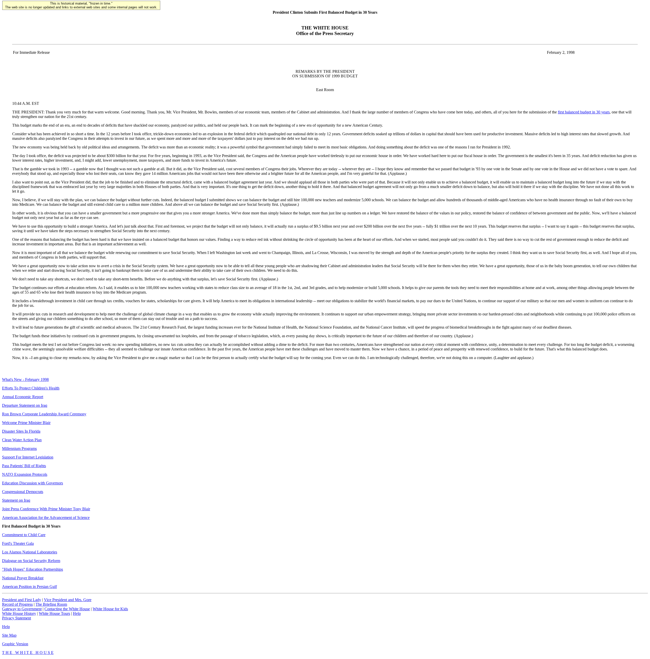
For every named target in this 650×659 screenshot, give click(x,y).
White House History (19, 613)
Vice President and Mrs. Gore (67, 600)
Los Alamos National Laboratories (29, 552)
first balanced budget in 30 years (584, 112)
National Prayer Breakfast (22, 578)
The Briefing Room (51, 604)
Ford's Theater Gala (18, 543)
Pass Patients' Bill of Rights (24, 466)
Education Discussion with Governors (32, 483)
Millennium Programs (19, 448)
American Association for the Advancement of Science (46, 517)
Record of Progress (17, 604)
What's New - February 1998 (25, 379)
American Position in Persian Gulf (29, 586)
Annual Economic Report (22, 397)
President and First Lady (21, 600)
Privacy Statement (16, 618)
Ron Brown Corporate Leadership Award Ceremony (44, 414)
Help (77, 613)
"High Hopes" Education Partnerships (32, 569)
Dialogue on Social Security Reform (31, 561)
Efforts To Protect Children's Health (30, 388)
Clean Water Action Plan (22, 440)
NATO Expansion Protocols (24, 474)
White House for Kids (110, 609)
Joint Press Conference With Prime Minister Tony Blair (46, 509)
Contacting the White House (67, 609)
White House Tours (54, 613)
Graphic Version (15, 644)
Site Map (9, 635)
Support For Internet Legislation (27, 457)
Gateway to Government (22, 609)
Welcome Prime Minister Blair (26, 422)
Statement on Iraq (16, 500)
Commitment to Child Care (23, 535)
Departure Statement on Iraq (24, 405)
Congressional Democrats (22, 491)
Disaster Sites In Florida (21, 431)
